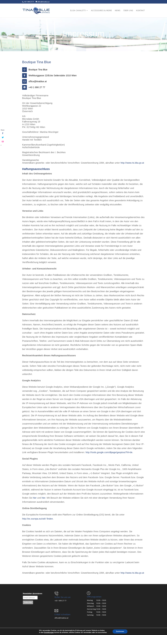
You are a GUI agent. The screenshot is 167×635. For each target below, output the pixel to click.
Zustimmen (120, 631)
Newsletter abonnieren (32, 594)
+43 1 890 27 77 (60, 601)
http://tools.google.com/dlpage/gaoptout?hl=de (109, 452)
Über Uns (128, 11)
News (117, 11)
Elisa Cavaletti (78, 11)
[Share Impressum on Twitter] (2, 138)
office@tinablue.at (61, 618)
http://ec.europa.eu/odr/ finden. (38, 518)
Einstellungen (49, 632)
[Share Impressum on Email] (2, 142)
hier (35, 498)
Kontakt (140, 11)
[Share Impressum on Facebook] (2, 133)
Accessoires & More (101, 11)
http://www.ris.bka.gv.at (132, 163)
